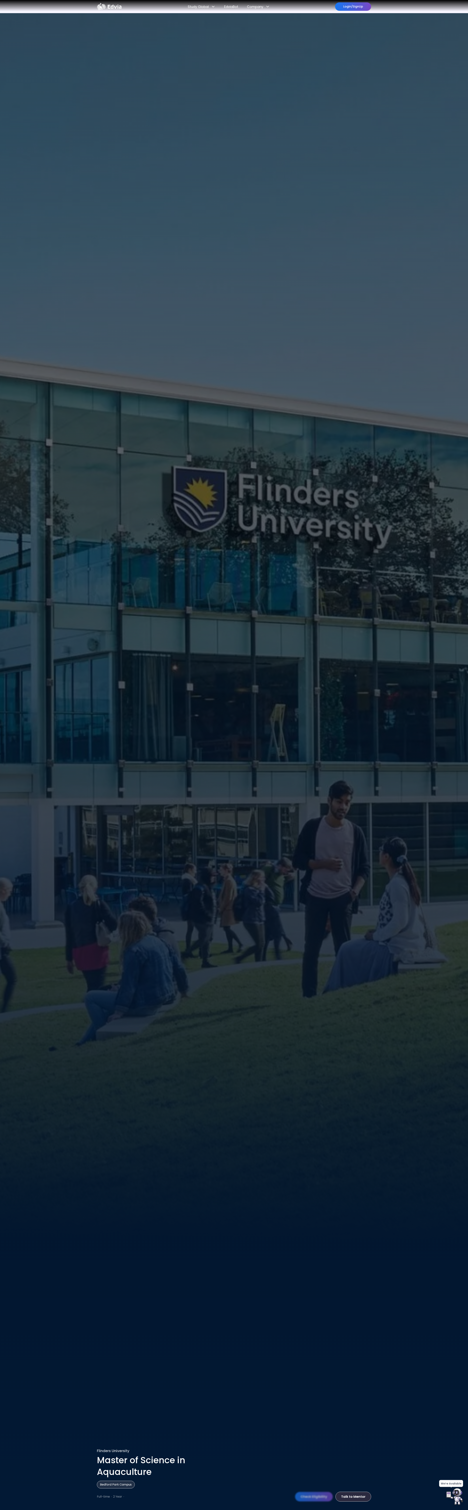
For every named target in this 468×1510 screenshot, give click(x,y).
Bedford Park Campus (116, 1484)
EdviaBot (231, 6)
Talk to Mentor (353, 1496)
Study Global (198, 6)
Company (255, 6)
